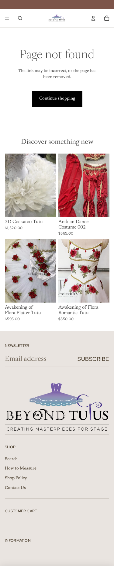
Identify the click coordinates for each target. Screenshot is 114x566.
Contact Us (15, 488)
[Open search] (20, 18)
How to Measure (20, 468)
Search (11, 459)
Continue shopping (57, 99)
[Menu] (7, 18)
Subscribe (93, 358)
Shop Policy (16, 478)
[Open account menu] (93, 18)
